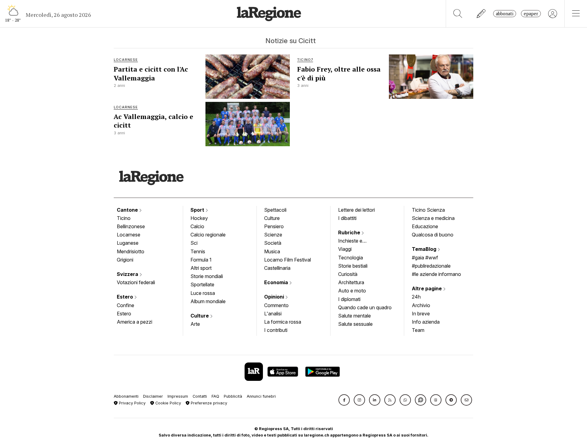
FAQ (215, 396)
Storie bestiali (352, 266)
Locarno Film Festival (287, 260)
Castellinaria (277, 268)
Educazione (425, 226)
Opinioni (274, 297)
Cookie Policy (167, 403)
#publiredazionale (431, 266)
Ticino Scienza (428, 210)
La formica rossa (282, 322)
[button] (344, 400)
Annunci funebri (261, 396)
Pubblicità (233, 396)
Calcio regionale (208, 235)
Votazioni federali (136, 282)
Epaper (531, 14)
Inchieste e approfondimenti (356, 241)
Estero (125, 297)
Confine (125, 305)
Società (272, 243)
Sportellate (202, 284)
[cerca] (458, 13)
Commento (276, 305)
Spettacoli (275, 210)
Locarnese (128, 235)
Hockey (199, 218)
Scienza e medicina (433, 218)
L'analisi (273, 313)
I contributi (275, 330)
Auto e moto (352, 291)
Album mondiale (208, 301)
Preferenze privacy (208, 403)
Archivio (421, 305)
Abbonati (504, 14)
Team (418, 330)
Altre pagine (427, 288)
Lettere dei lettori (356, 210)
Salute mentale (354, 316)
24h (416, 297)
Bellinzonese (131, 226)
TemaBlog (424, 249)
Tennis (197, 251)
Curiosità (347, 274)
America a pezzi (134, 322)
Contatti (200, 396)
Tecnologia (350, 258)
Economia (276, 282)
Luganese (127, 243)
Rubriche (349, 232)
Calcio (197, 226)
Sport (197, 210)
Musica (272, 251)
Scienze (273, 235)
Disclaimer (153, 396)
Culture (200, 316)
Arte (195, 324)
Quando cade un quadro (365, 307)
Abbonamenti (126, 396)
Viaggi (345, 249)
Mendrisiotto (130, 251)
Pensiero (274, 226)
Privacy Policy (132, 403)
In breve (421, 313)
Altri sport (201, 268)
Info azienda (426, 322)
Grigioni (125, 260)
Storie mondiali (206, 276)
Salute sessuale (355, 324)
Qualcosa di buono (432, 235)
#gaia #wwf (425, 258)
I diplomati (349, 299)
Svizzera (128, 274)
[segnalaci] (481, 13)
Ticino (124, 218)
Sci (194, 243)
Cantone (128, 210)
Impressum (178, 396)
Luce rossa (202, 293)
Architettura (351, 282)
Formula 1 (201, 260)
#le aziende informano (436, 274)
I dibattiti (347, 218)
